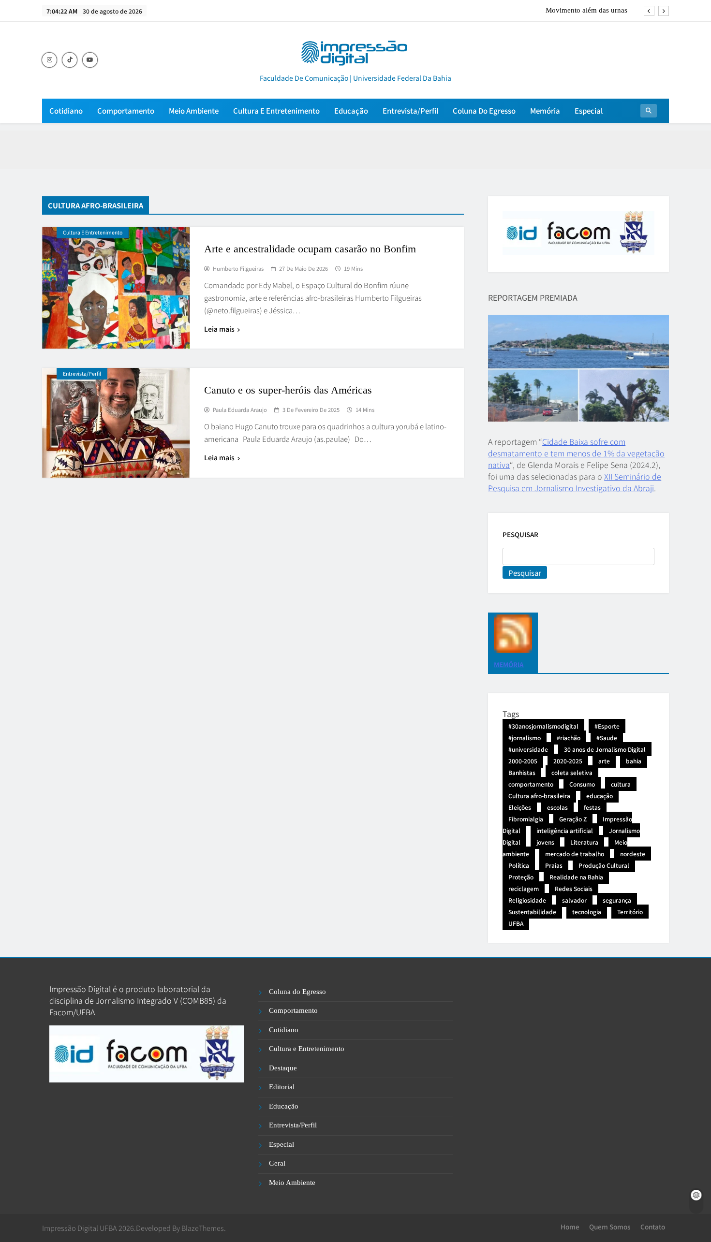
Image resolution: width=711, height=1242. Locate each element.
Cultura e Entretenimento (276, 110)
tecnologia (586, 911)
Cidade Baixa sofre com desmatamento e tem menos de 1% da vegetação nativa (576, 453)
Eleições (519, 807)
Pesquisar (520, 534)
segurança (617, 900)
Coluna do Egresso (484, 110)
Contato (652, 1226)
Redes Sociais (573, 888)
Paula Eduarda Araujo (240, 410)
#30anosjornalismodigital (543, 726)
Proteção (520, 877)
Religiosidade (527, 900)
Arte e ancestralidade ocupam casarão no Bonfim (310, 249)
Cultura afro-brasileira (539, 795)
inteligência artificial (564, 830)
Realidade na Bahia (576, 877)
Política (518, 865)
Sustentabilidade (532, 911)
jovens (545, 842)
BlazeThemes (202, 1228)
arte (604, 761)
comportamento (530, 784)
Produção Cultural (603, 865)
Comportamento (125, 110)
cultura (621, 784)
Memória (545, 110)
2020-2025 (567, 761)
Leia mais (219, 329)
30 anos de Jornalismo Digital (605, 749)
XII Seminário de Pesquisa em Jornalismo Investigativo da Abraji (574, 482)
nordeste (632, 853)
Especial (589, 110)
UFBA (515, 923)
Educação (351, 110)
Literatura (584, 842)
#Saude (606, 737)
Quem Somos (610, 1226)
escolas (557, 807)
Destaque (283, 1068)
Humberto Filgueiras (238, 269)
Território (630, 911)
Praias (554, 865)
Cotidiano (66, 110)
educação (599, 795)
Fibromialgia (525, 819)
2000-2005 (522, 761)
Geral (277, 1163)
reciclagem (523, 888)
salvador (574, 900)
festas (592, 807)
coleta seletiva (571, 772)
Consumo (582, 784)
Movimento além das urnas (586, 10)
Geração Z (573, 819)
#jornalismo (524, 737)
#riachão (568, 737)
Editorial (282, 1087)
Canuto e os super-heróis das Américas (288, 390)
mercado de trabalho (574, 853)
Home (570, 1226)
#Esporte (607, 726)
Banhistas (521, 772)
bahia (633, 761)
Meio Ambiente (194, 110)
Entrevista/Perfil (410, 110)
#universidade (528, 749)
